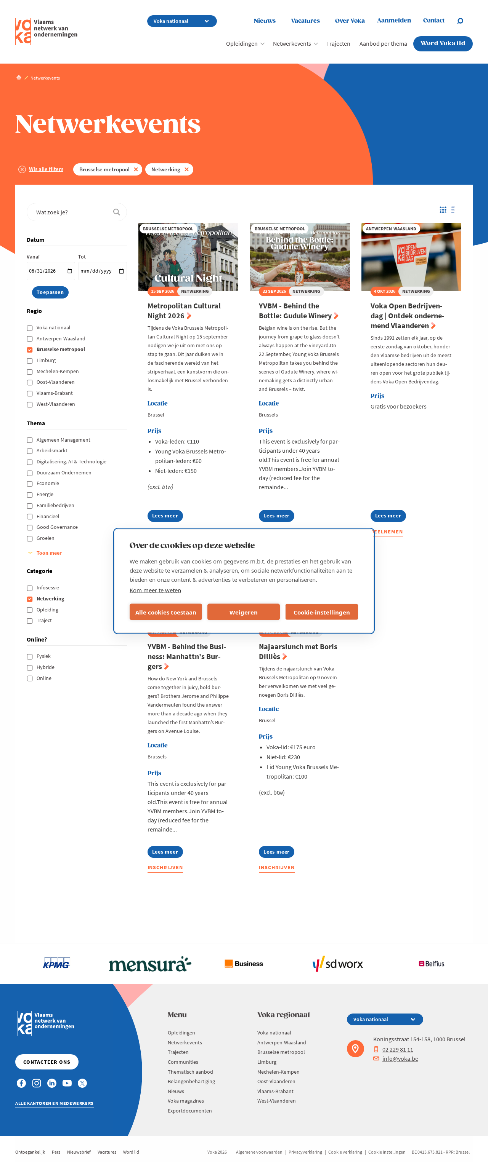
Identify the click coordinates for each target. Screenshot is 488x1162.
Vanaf (33, 256)
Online (45, 678)
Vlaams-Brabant (55, 392)
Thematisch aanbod (190, 1071)
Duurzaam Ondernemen (65, 472)
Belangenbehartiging (191, 1081)
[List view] (455, 210)
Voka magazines (186, 1100)
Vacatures (305, 21)
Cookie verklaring (345, 1152)
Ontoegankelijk (30, 1152)
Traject (45, 620)
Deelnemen (387, 531)
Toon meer (49, 552)
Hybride (46, 667)
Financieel (49, 516)
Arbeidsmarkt (53, 450)
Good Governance (58, 527)
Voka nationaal (54, 327)
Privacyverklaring (305, 1152)
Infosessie (48, 587)
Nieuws (265, 21)
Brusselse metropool (104, 169)
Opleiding (48, 609)
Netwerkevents (292, 43)
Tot (82, 256)
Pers (56, 1152)
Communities (183, 1061)
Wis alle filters (46, 168)
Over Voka (350, 21)
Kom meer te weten (155, 590)
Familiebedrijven (56, 505)
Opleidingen (242, 43)
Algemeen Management (64, 439)
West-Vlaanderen (56, 404)
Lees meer (167, 517)
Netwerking (165, 169)
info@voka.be (400, 1058)
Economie (48, 483)
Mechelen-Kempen (58, 371)
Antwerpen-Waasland (62, 338)
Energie (46, 494)
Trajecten (338, 43)
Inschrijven (165, 867)
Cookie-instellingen (322, 612)
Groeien (46, 538)
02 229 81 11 (397, 1049)
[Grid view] (442, 210)
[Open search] (465, 21)
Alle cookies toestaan (165, 612)
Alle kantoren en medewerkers (54, 1103)
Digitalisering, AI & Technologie (72, 461)
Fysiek (44, 656)
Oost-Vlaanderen (56, 381)
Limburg (47, 360)
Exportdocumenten (190, 1110)
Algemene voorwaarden (259, 1152)
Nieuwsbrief (79, 1152)
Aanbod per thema (383, 43)
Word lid (131, 1152)
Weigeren (244, 612)
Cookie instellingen (387, 1152)
